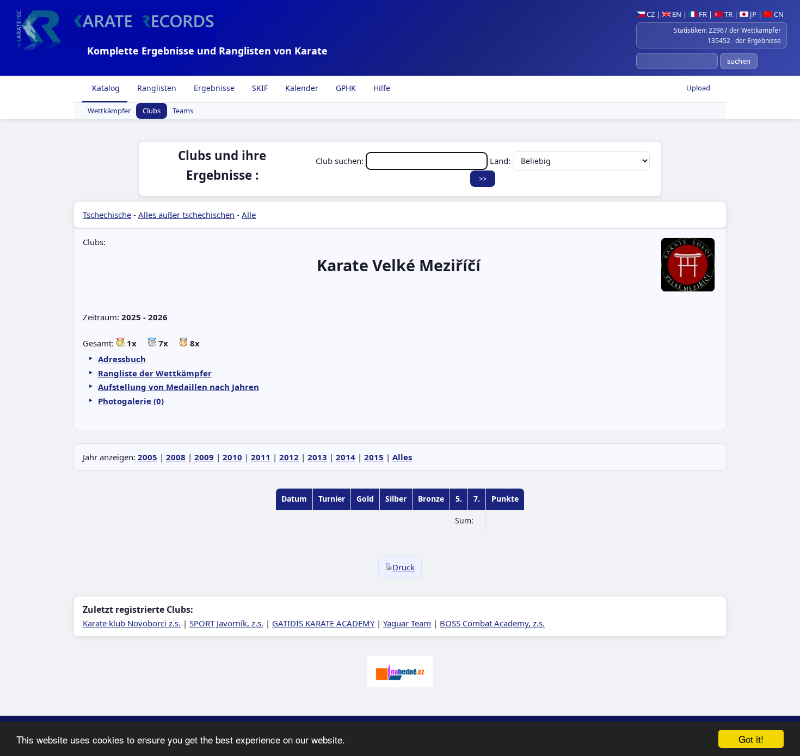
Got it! (751, 739)
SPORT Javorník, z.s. (226, 623)
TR (728, 14)
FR (702, 14)
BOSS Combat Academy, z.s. (492, 623)
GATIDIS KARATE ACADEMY (323, 623)
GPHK (345, 88)
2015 (374, 457)
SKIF (259, 88)
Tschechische (107, 214)
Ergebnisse (213, 88)
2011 (260, 457)
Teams (183, 111)
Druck (403, 567)
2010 (232, 457)
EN (675, 14)
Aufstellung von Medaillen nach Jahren (178, 386)
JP (752, 14)
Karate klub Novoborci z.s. (132, 623)
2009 (204, 457)
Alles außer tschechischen (186, 214)
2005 (147, 457)
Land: (501, 160)
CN (778, 14)
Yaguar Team (407, 623)
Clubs (152, 111)
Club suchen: (341, 160)
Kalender (300, 88)
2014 (345, 457)
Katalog (105, 88)
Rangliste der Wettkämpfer (155, 373)
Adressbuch (122, 358)
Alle (249, 214)
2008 (176, 457)
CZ (650, 14)
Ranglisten (155, 88)
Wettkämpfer (109, 111)
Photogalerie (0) (131, 400)
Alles (402, 457)
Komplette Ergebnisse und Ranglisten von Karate (207, 50)
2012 (289, 457)
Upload (698, 88)
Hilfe (380, 88)
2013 (317, 457)
